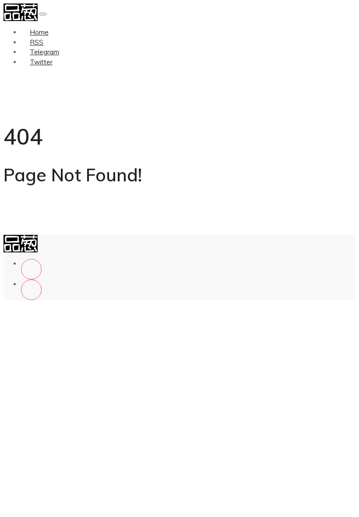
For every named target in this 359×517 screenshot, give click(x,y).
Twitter (41, 62)
